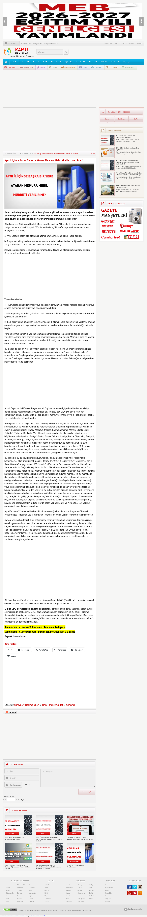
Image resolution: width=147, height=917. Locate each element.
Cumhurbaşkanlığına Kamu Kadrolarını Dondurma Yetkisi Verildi (80, 838)
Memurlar (54, 62)
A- (92, 153)
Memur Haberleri (47, 153)
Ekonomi (32, 887)
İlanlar (113, 62)
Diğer (125, 62)
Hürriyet (80, 885)
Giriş (124, 43)
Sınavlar (79, 62)
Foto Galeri (12, 67)
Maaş (39, 153)
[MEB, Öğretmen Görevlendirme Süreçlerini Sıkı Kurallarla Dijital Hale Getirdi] (107, 169)
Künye (131, 43)
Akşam (68, 890)
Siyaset (91, 62)
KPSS (46, 893)
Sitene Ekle (108, 43)
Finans (85, 67)
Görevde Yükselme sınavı (26, 705)
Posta (90, 887)
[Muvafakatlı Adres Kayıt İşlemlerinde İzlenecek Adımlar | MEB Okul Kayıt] (107, 182)
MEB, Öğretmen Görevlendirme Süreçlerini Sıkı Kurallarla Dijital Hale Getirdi (49, 839)
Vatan (68, 893)
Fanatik (68, 896)
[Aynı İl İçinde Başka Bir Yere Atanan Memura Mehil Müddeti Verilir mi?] (49, 210)
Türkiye (91, 893)
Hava (7, 901)
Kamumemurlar (110, 885)
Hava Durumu (70, 67)
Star (67, 898)
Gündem (15, 62)
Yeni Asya (81, 901)
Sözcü (91, 898)
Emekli (8, 896)
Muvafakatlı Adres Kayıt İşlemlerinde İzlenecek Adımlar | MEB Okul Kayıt (129, 174)
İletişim (139, 43)
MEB (30, 890)
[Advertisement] (110, 51)
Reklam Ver (109, 887)
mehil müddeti (56, 705)
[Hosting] (126, 909)
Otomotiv (98, 67)
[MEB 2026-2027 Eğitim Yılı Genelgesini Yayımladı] (107, 144)
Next (141, 21)
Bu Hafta (121, 119)
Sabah (68, 885)
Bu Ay (136, 119)
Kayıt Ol (117, 43)
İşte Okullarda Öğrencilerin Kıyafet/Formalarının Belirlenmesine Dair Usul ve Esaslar (48, 866)
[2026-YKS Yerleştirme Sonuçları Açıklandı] (107, 157)
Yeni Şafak (81, 898)
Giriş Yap (108, 898)
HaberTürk (69, 887)
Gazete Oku (129, 67)
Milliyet (91, 885)
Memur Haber (22, 885)
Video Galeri (28, 67)
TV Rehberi (113, 67)
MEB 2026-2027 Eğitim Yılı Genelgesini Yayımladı (40, 44)
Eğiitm (8, 887)
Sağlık (42, 67)
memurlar (70, 705)
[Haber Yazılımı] (136, 909)
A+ (94, 153)
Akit (79, 896)
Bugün (107, 119)
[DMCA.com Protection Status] (10, 910)
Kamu (24, 62)
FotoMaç (69, 901)
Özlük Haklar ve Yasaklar (69, 153)
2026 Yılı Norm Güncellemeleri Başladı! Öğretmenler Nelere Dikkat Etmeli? (17, 866)
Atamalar (48, 898)
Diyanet (19, 893)
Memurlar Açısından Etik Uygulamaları (75, 866)
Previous (5, 21)
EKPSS (47, 901)
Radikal (80, 887)
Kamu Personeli (38, 62)
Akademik (32, 893)
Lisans (31, 898)
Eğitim (67, 62)
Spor (7, 898)
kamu (44, 705)
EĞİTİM (47, 885)
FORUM (104, 62)
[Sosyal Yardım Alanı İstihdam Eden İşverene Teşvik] (107, 194)
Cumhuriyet (81, 893)
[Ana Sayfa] (6, 62)
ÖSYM (47, 890)
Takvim (91, 890)
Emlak (55, 67)
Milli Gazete (93, 896)
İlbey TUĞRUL (12, 153)
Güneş (80, 890)
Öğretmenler (10, 893)
